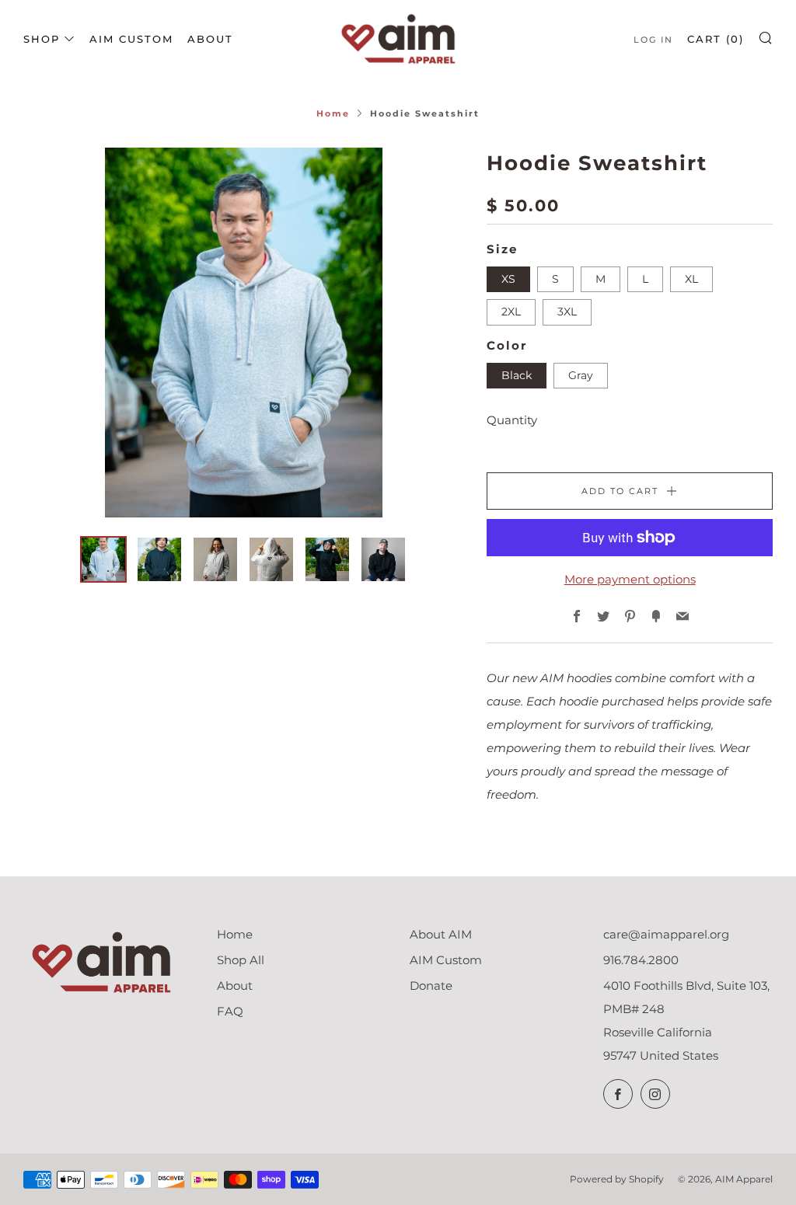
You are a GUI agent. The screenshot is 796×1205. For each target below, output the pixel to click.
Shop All (240, 960)
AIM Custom (131, 39)
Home (333, 113)
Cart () (715, 39)
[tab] (103, 559)
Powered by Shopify (617, 1179)
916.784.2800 (641, 960)
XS (508, 279)
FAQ (230, 1011)
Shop (41, 39)
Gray (580, 375)
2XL (511, 311)
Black (516, 375)
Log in (653, 39)
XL (691, 279)
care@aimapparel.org (666, 934)
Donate (431, 985)
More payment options (630, 579)
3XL (567, 311)
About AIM (441, 934)
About (210, 39)
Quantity (512, 420)
